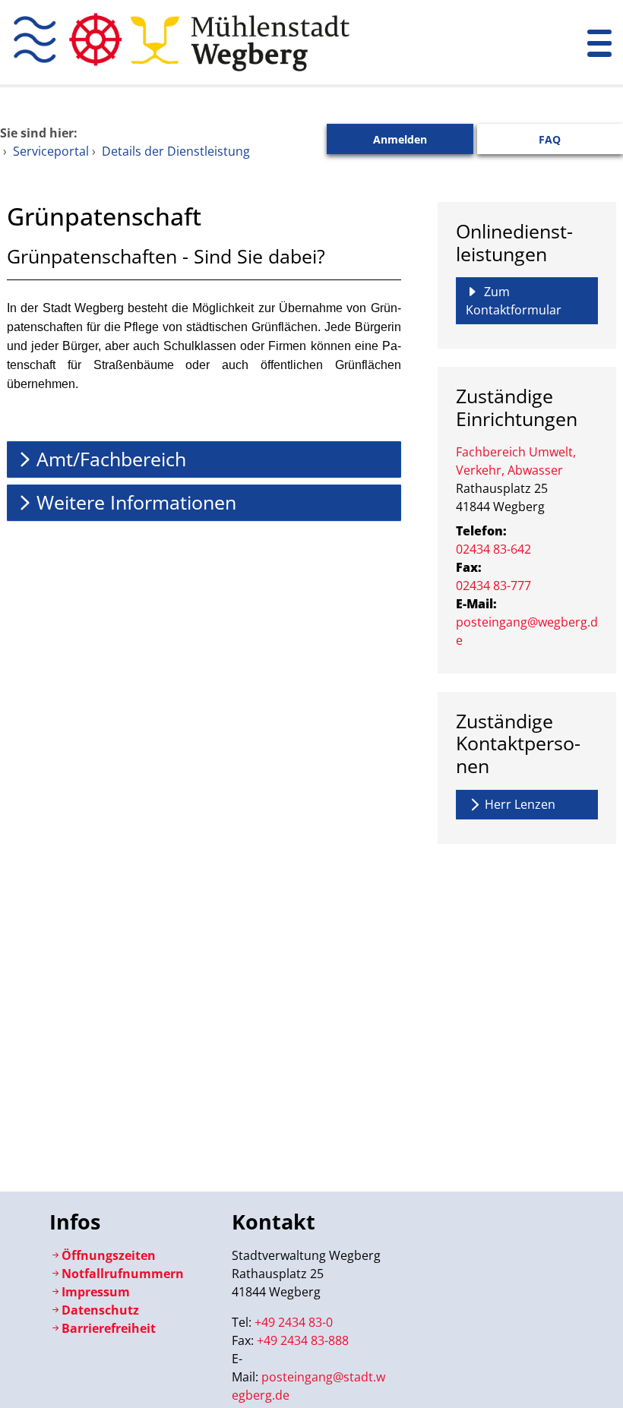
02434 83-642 (493, 549)
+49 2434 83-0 (294, 1322)
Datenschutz (100, 1310)
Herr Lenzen (520, 804)
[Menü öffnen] (599, 42)
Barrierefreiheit (109, 1328)
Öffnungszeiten (109, 1255)
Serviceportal (51, 151)
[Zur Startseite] (259, 42)
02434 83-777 (493, 585)
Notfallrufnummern (123, 1273)
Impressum (96, 1291)
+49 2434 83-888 (303, 1340)
